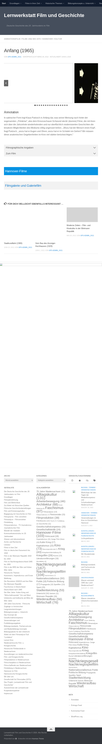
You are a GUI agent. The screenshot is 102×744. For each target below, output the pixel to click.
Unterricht (42, 593)
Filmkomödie (57, 514)
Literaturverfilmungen (47, 558)
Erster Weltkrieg (89, 620)
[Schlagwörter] (94, 480)
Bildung (84, 487)
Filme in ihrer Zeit (32, 3)
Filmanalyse (50, 512)
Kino (85, 647)
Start (4, 3)
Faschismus (49, 509)
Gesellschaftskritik (48, 529)
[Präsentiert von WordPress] (16, 738)
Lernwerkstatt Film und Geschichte (44, 15)
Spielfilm (59, 584)
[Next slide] (96, 83)
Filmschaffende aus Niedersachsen (17, 665)
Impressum (8, 693)
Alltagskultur (46, 496)
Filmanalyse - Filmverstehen (15, 520)
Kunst (57, 556)
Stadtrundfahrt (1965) (13, 243)
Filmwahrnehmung (11, 500)
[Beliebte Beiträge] (79, 480)
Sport (40, 587)
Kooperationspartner (11, 691)
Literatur (7, 545)
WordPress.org (76, 717)
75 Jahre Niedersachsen (50, 491)
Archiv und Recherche (12, 542)
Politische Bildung (77, 672)
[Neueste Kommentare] (87, 480)
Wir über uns (9, 677)
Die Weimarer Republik (13, 584)
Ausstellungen (87, 531)
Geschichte (45, 524)
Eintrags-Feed (76, 705)
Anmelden (75, 700)
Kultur (58, 39)
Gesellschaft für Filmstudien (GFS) (17, 679)
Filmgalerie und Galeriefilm (23, 185)
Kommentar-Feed (77, 711)
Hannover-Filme (16, 171)
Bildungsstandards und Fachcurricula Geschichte (88, 567)
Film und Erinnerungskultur (14, 511)
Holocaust (52, 536)
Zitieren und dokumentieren (14, 539)
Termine (92, 487)
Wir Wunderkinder (88, 554)
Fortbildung (76, 631)
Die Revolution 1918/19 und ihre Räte (18, 581)
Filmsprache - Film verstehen (15, 517)
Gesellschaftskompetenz (51, 526)
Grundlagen (15, 3)
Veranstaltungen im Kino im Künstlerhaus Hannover (89, 520)
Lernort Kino (8, 640)
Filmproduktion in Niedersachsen (16, 660)
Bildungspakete (87, 595)
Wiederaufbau (49, 599)
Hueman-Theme (38, 738)
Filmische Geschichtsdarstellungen (17, 508)
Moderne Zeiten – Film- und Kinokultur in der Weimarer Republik (78, 228)
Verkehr (54, 593)
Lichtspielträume (87, 538)
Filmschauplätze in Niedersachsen (17, 663)
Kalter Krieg (47, 542)
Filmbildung (8, 522)
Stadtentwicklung (50, 590)
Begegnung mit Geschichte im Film (17, 514)
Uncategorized (87, 577)
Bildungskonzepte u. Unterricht (81, 3)
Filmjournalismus (42, 514)
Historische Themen (53, 3)
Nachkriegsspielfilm (51, 573)
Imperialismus (43, 539)
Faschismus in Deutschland (14, 587)
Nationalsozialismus (50, 578)
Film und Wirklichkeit (12, 503)
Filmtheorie (43, 521)
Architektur (47, 504)
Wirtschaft (47, 602)
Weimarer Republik (46, 596)
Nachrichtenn (50, 575)
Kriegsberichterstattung (51, 552)
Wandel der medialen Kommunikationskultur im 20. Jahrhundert (15, 533)
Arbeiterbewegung (50, 501)
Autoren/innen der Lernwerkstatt (16, 688)
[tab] (35, 105)
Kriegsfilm (44, 555)
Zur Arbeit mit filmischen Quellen (16, 505)
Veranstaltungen (88, 490)
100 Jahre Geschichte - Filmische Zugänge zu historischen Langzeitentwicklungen (17, 606)
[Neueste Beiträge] (72, 480)
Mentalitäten (41, 561)
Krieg (85, 650)
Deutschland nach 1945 (13, 590)
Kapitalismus (45, 545)
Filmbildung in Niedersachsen (15, 668)
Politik (41, 581)
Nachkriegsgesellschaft (56, 566)
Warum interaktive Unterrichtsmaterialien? (89, 600)
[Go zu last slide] (6, 83)
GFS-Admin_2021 (14, 57)
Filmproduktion (47, 517)
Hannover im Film (11, 671)
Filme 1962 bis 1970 (31, 39)
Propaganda (47, 584)
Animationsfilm (12, 39)
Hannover (47, 39)
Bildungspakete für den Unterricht (17, 632)
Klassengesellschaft (50, 549)
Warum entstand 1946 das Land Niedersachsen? (87, 582)
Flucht (53, 521)
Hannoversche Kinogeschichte (15, 674)
